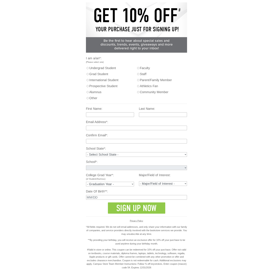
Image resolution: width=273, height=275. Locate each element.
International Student (103, 80)
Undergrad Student (102, 68)
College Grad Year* (99, 175)
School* (91, 162)
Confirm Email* (96, 135)
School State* (95, 148)
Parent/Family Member (156, 80)
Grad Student (98, 74)
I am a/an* (93, 58)
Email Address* (96, 122)
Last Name (146, 108)
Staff (143, 74)
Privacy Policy (136, 221)
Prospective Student (103, 86)
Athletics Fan (149, 86)
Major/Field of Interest (154, 175)
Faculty (145, 68)
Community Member (154, 92)
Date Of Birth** (96, 191)
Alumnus (95, 92)
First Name (93, 108)
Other (93, 98)
